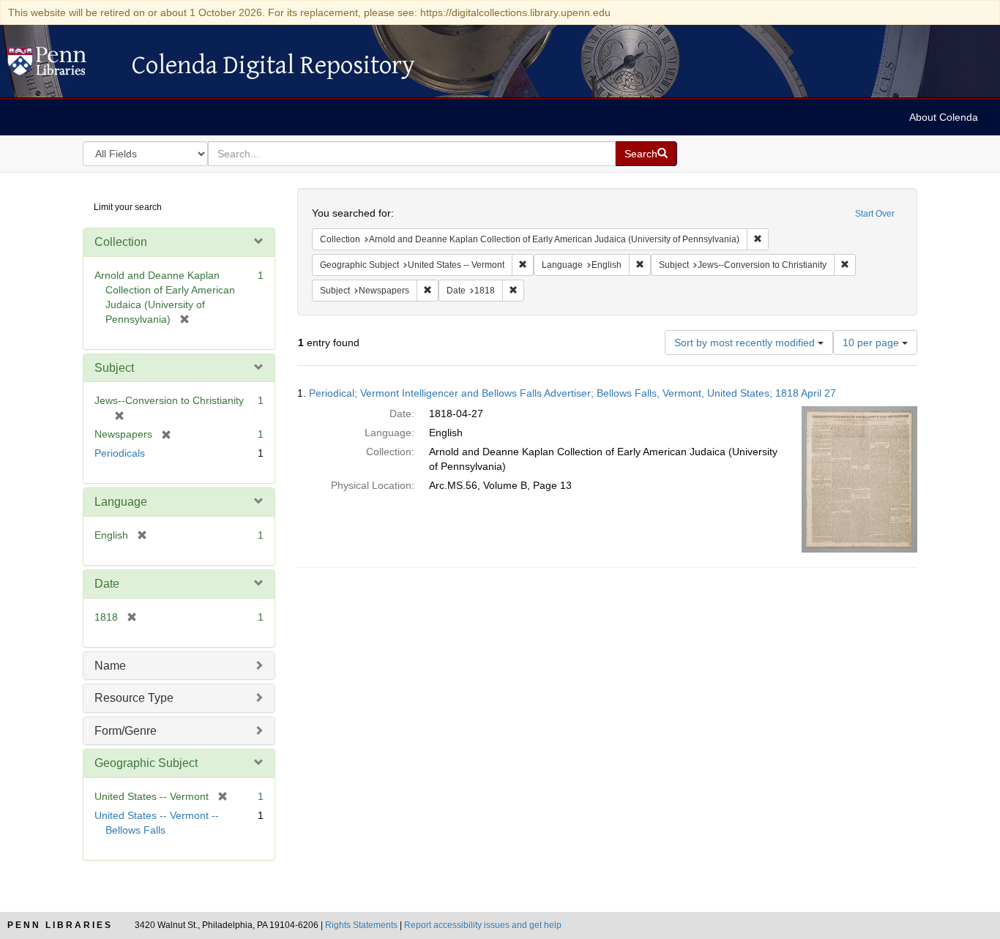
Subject (114, 368)
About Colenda (943, 117)
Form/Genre (125, 731)
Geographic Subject (146, 763)
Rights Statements (361, 925)
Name (110, 665)
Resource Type (133, 698)
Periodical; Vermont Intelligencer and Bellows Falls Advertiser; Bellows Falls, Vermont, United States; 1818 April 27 (572, 393)
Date (106, 583)
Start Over (875, 214)
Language (120, 501)
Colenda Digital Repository (62, 65)
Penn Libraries (60, 925)
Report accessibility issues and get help (482, 925)
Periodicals (119, 453)
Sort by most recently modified (746, 342)
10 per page (872, 342)
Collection (120, 242)
